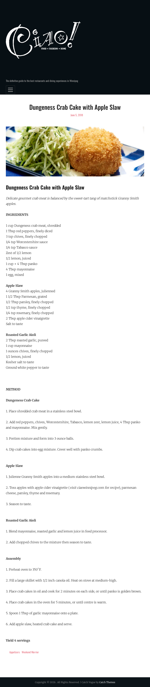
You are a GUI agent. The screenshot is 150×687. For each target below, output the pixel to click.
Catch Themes (107, 682)
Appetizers (14, 652)
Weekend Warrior (30, 652)
